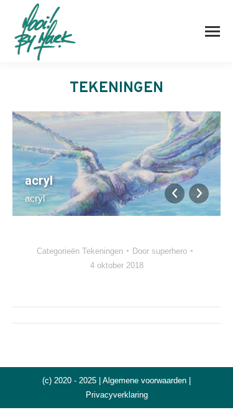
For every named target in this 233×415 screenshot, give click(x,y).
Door (159, 251)
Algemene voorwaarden (144, 380)
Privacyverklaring (117, 394)
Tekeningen (102, 251)
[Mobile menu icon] (212, 31)
